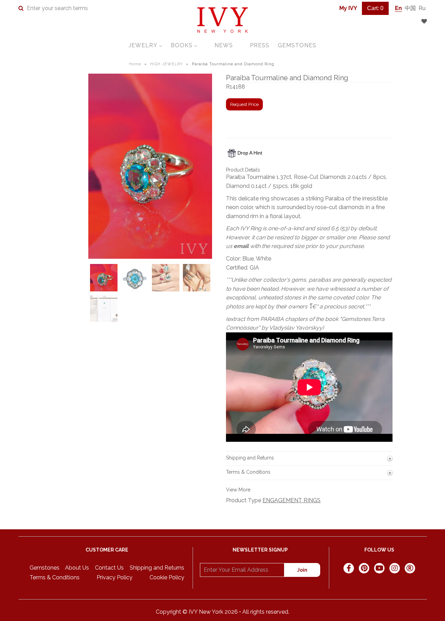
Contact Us (109, 567)
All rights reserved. (265, 611)
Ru (422, 8)
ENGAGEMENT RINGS (291, 500)
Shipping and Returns (157, 567)
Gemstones (44, 567)
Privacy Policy (114, 577)
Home (135, 64)
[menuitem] (145, 45)
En (398, 8)
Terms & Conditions (55, 577)
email (241, 246)
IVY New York (206, 611)
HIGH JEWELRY (166, 64)
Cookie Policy (166, 577)
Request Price (244, 104)
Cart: (375, 8)
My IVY (348, 8)
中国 (410, 8)
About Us (77, 567)
